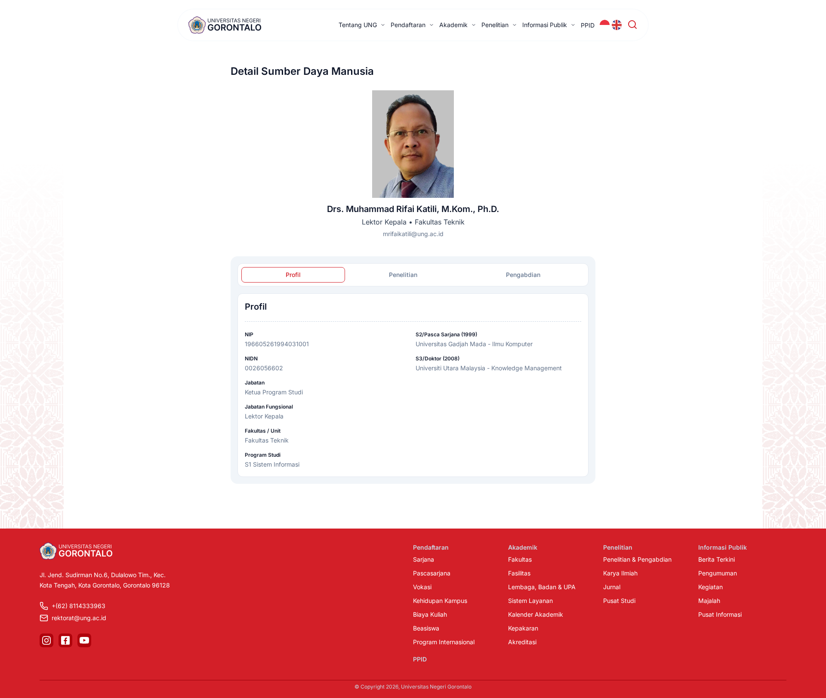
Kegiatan (710, 586)
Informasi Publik (544, 24)
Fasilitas (519, 573)
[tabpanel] (413, 385)
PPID (588, 25)
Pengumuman (717, 573)
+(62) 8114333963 (78, 605)
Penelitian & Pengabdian (637, 559)
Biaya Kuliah (430, 614)
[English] (617, 25)
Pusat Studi (619, 600)
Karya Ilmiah (620, 573)
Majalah (709, 600)
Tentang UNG (358, 24)
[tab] (293, 275)
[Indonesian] (605, 25)
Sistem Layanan (530, 600)
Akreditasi (522, 642)
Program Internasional (444, 642)
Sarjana (423, 559)
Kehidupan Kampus (440, 600)
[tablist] (413, 274)
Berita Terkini (716, 559)
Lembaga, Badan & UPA (542, 586)
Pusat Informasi (720, 614)
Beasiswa (426, 628)
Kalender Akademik (535, 614)
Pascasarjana (431, 573)
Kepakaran (523, 628)
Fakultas (520, 559)
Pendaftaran (408, 24)
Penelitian (495, 24)
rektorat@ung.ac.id (79, 617)
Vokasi (422, 586)
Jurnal (611, 586)
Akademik (453, 24)
